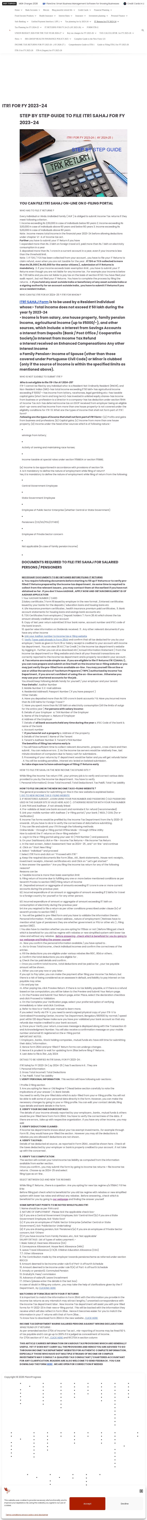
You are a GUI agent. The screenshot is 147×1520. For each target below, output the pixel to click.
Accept (87, 1503)
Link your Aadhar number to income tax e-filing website (56, 636)
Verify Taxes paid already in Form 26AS (46, 639)
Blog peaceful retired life (62, 10)
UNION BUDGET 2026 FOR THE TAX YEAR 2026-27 (38, 33)
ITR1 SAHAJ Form (34, 302)
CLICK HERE (91, 1318)
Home (17, 10)
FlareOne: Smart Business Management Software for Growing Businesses (66, 3)
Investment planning (97, 16)
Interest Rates (64, 16)
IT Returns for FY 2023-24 (105, 21)
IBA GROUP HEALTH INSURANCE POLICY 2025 (46, 39)
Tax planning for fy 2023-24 (76, 21)
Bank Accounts (31, 10)
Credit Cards (83, 10)
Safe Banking (20, 21)
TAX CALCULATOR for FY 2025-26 (115, 33)
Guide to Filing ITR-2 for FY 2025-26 (113, 45)
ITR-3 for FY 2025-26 (24, 50)
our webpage (60, 1199)
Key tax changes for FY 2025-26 (80, 33)
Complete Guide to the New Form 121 (90, 39)
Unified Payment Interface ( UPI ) (45, 21)
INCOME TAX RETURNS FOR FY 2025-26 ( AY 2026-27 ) (40, 45)
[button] (141, 1491)
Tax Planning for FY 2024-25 (27, 27)
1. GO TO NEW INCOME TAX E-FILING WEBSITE (45, 795)
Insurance (79, 16)
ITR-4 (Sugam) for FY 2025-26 (49, 50)
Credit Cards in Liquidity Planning (127, 3)
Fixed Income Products (24, 16)
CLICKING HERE (47, 1288)
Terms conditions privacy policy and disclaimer (27, 1515)
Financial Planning (101, 10)
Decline (125, 1503)
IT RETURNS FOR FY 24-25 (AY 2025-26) (63, 27)
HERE (50, 1364)
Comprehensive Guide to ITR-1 (81, 45)
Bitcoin (46, 10)
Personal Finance (118, 16)
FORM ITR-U (92, 27)
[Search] (143, 30)
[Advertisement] (73, 75)
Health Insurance (46, 16)
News (17, 39)
